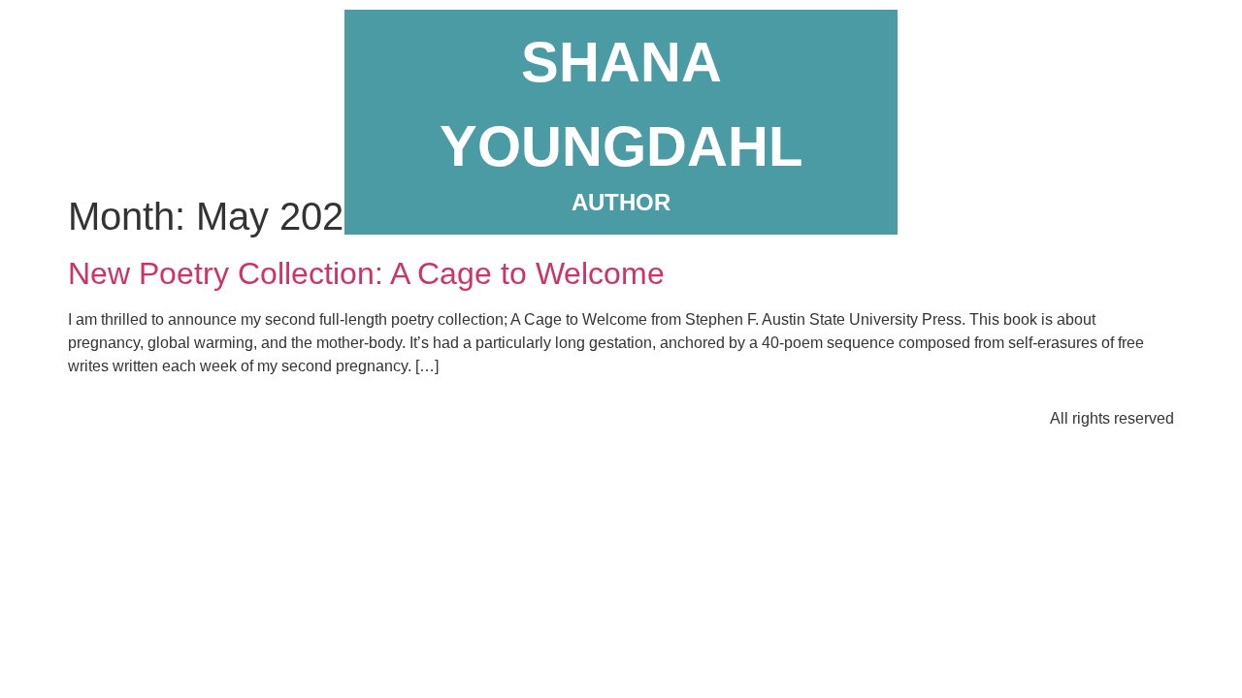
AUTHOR (621, 202)
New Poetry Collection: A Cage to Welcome (366, 273)
